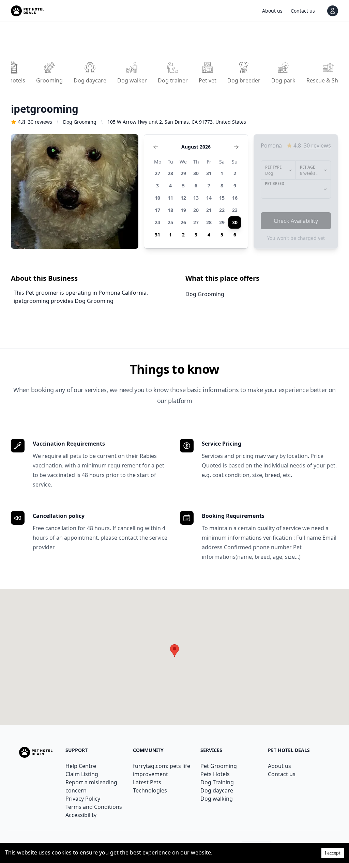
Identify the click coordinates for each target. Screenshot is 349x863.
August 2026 (196, 146)
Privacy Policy (82, 798)
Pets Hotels (215, 774)
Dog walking (216, 798)
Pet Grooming (218, 766)
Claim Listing (81, 774)
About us (279, 766)
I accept (332, 853)
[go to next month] (236, 147)
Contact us (281, 774)
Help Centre (80, 766)
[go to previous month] (156, 147)
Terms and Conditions (93, 807)
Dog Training (217, 782)
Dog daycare (216, 790)
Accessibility (80, 815)
